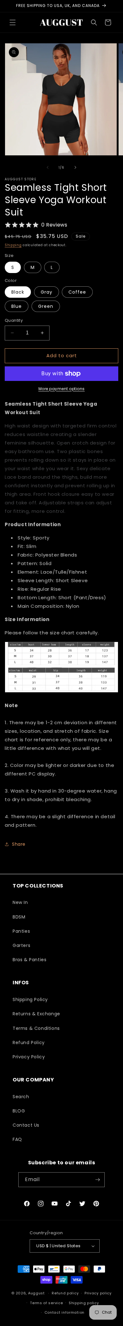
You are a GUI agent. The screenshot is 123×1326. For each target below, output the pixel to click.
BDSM (19, 917)
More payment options (61, 388)
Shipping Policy (30, 999)
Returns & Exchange (36, 1014)
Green (45, 306)
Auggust (37, 1293)
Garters (21, 945)
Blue (16, 306)
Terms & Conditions (36, 1028)
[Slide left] (48, 167)
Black (17, 292)
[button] (13, 22)
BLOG (19, 1111)
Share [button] (19, 844)
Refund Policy (29, 1042)
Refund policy (65, 1293)
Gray (46, 292)
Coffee (77, 292)
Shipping (13, 245)
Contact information (64, 1312)
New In (20, 902)
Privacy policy (98, 1293)
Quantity (14, 320)
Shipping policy (84, 1302)
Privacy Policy (29, 1057)
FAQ (17, 1139)
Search (21, 1096)
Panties (21, 931)
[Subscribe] (97, 1179)
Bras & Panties (29, 959)
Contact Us (26, 1125)
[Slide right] (75, 167)
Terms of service (46, 1302)
